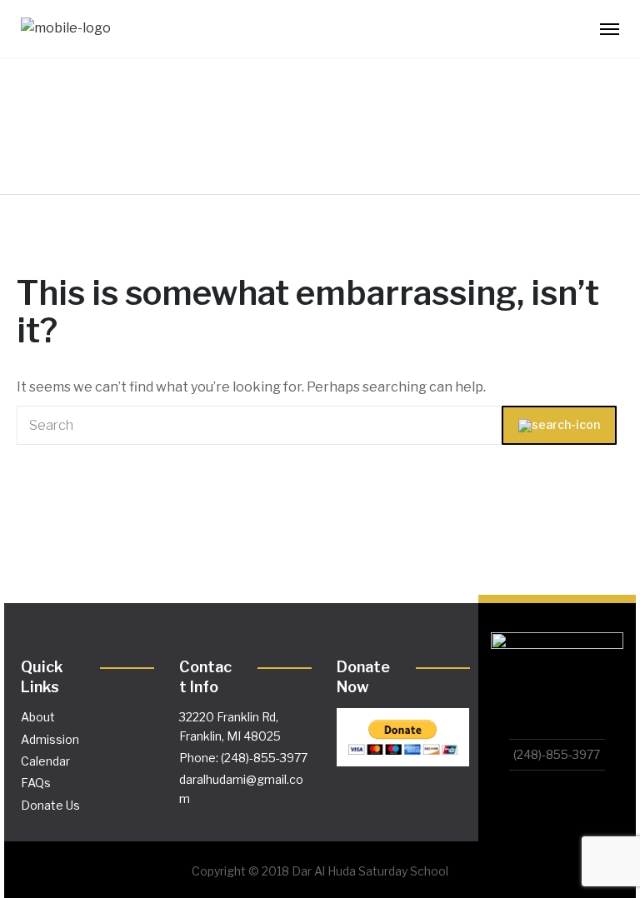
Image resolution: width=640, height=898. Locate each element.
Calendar (45, 761)
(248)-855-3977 (556, 754)
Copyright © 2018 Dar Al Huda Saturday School (320, 871)
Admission (50, 739)
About (38, 717)
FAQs (36, 783)
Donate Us (50, 805)
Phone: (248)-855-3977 (243, 758)
